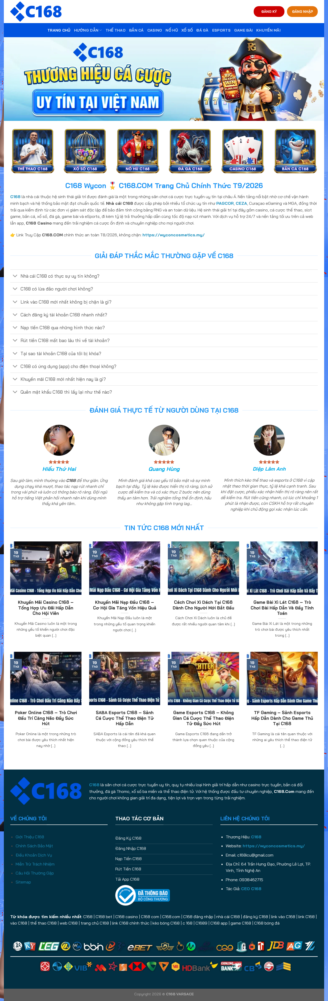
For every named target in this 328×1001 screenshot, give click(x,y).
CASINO (154, 30)
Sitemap (23, 882)
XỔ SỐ (187, 30)
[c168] (35, 11)
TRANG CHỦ (58, 30)
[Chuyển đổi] (15, 276)
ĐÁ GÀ (202, 30)
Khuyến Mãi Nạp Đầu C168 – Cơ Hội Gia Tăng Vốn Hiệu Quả (124, 604)
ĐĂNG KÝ (269, 11)
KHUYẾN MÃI (268, 30)
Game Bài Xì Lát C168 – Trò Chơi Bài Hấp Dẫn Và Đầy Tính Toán (282, 607)
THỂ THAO (116, 30)
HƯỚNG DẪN (86, 30)
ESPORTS (221, 30)
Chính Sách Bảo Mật (34, 845)
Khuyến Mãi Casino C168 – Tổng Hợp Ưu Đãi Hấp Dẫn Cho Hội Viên (46, 607)
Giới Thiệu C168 (30, 836)
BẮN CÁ (136, 30)
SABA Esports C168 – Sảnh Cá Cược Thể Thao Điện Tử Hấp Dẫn (125, 718)
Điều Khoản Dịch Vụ (34, 855)
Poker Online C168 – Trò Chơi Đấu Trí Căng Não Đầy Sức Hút (46, 718)
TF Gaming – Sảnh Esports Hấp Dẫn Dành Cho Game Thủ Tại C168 (282, 718)
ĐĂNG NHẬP (302, 11)
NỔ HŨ (172, 30)
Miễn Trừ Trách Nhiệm (35, 864)
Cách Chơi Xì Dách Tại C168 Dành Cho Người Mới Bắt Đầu (203, 604)
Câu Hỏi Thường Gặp (35, 873)
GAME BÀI (243, 30)
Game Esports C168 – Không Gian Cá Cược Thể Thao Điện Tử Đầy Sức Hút (203, 718)
